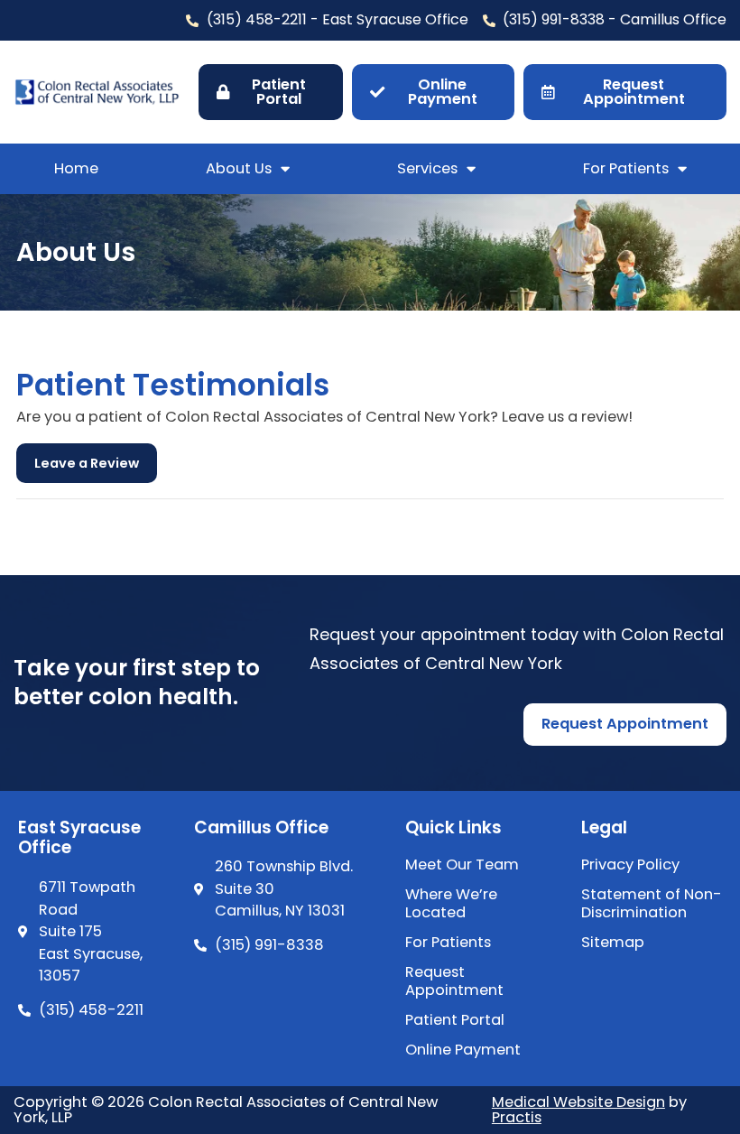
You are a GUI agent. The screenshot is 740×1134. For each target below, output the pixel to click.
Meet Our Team (462, 865)
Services (427, 168)
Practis (516, 1117)
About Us (239, 168)
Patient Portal (454, 1020)
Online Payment (463, 1050)
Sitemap (612, 943)
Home (76, 168)
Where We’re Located (451, 904)
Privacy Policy (630, 865)
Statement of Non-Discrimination (651, 904)
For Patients (626, 168)
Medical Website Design (578, 1102)
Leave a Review (86, 463)
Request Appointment (454, 981)
